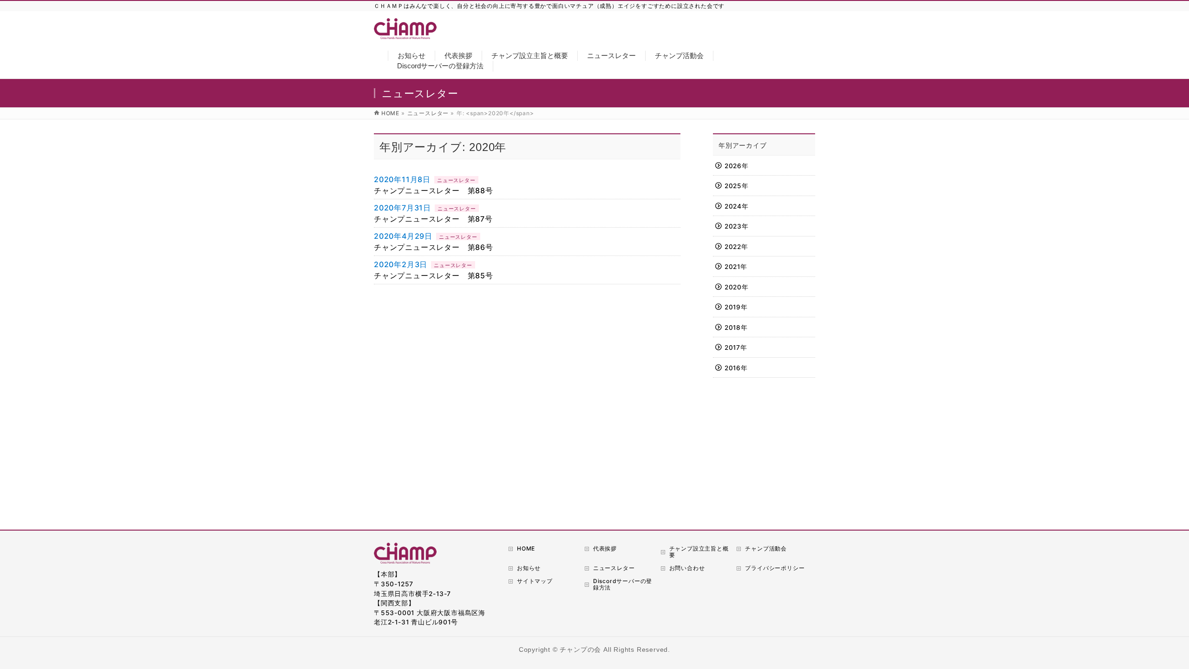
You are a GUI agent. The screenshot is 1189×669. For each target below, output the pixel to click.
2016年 (736, 368)
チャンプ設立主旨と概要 (699, 551)
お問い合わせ (687, 567)
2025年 (737, 186)
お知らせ (529, 567)
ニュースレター (456, 180)
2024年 (737, 206)
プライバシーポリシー (774, 567)
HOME (526, 548)
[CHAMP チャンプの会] (405, 33)
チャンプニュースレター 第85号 (433, 275)
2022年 (736, 246)
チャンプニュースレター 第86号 (433, 247)
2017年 (736, 347)
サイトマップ (535, 580)
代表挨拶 (605, 548)
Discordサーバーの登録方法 (622, 584)
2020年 (737, 287)
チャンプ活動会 (766, 548)
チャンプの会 (580, 649)
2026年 (737, 166)
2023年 (737, 226)
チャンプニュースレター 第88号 (433, 190)
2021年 (736, 266)
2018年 (736, 327)
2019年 (736, 307)
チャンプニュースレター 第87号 (433, 218)
